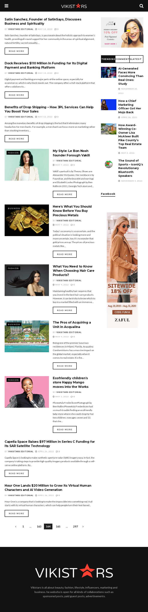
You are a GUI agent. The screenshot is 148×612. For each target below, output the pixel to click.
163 (39, 526)
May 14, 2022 (45, 29)
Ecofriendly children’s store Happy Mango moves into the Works (70, 382)
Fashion (13, 153)
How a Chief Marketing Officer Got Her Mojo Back (129, 106)
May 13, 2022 (45, 117)
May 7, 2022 (62, 165)
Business (14, 208)
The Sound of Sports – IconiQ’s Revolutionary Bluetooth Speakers (130, 168)
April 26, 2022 (45, 451)
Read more (16, 51)
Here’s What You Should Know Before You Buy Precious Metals (72, 211)
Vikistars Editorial (20, 29)
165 (58, 526)
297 (75, 526)
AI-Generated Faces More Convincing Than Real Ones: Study (130, 76)
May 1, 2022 (62, 396)
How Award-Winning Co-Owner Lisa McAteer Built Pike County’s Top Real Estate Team (130, 136)
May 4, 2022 (62, 284)
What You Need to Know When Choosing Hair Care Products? (73, 271)
